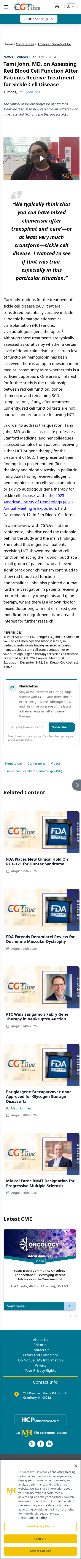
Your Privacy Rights (40, 1370)
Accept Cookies (40, 1551)
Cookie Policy (38, 1518)
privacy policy (24, 739)
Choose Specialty (36, 19)
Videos (55, 763)
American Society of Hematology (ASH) (34, 771)
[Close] (76, 1465)
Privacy (40, 1365)
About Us (40, 1339)
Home (8, 44)
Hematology (13, 763)
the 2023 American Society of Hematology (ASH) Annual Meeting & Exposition (38, 502)
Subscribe (59, 727)
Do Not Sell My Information (40, 1360)
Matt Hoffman (21, 1108)
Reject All (40, 1539)
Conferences (25, 44)
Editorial (40, 1344)
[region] (40, 1509)
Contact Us (40, 1350)
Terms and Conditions (41, 1355)
